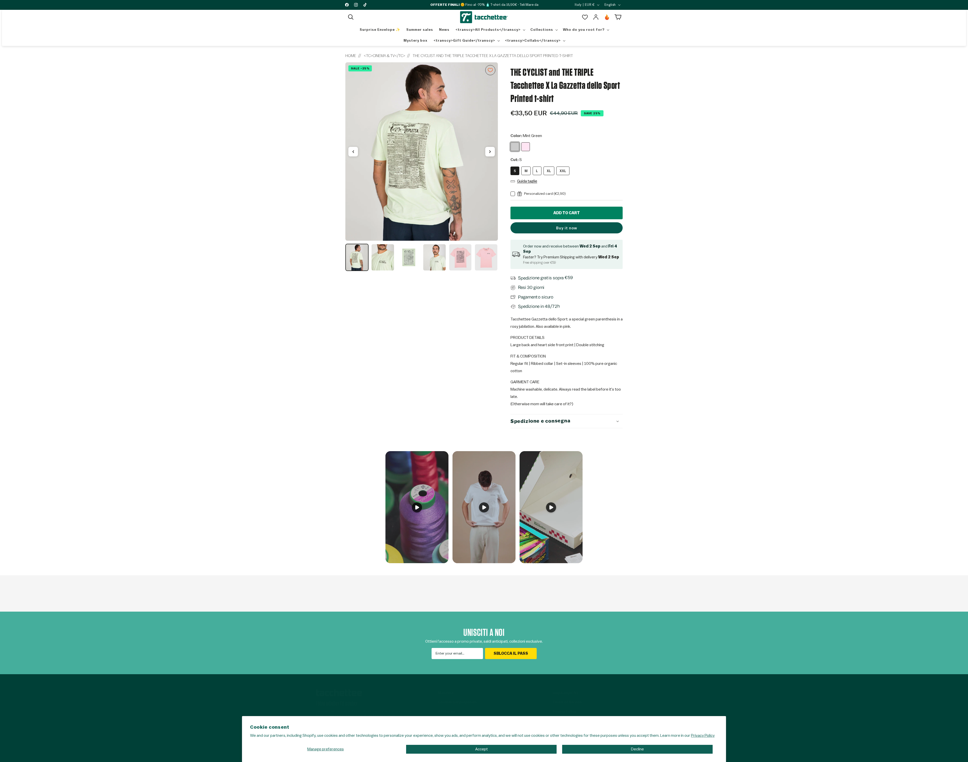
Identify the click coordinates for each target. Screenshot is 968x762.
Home (350, 56)
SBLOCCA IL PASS (511, 653)
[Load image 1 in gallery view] (357, 257)
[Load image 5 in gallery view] (460, 257)
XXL (563, 171)
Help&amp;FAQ (565, 693)
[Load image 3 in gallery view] (408, 257)
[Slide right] (490, 151)
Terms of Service (567, 702)
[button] (350, 17)
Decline (637, 749)
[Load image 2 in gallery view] (382, 257)
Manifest (446, 693)
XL (549, 171)
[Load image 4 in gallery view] (434, 257)
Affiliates (446, 711)
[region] (421, 166)
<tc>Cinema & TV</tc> (384, 56)
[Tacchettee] (340, 692)
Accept (481, 749)
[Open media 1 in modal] (421, 151)
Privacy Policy (703, 735)
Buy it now (566, 228)
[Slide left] (353, 151)
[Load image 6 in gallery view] (486, 257)
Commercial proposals (457, 702)
